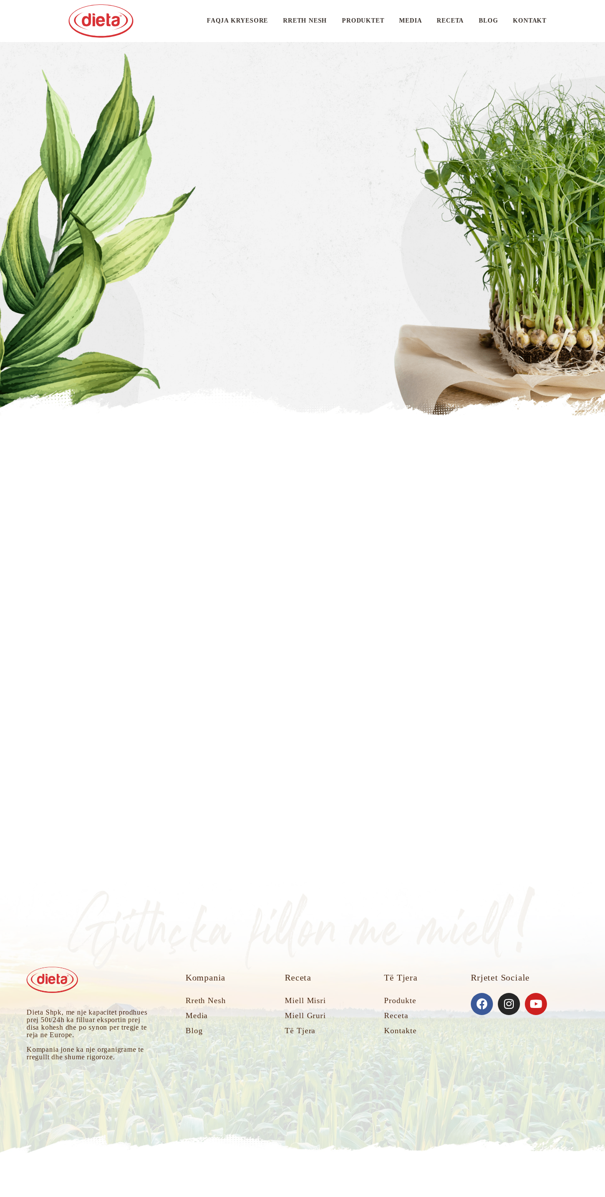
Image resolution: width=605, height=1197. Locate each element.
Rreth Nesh (305, 20)
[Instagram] (509, 1004)
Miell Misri (305, 1000)
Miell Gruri (305, 1015)
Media (410, 20)
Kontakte (400, 1030)
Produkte (400, 1000)
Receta (450, 20)
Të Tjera (300, 1030)
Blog (488, 20)
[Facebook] (482, 1004)
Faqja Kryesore (237, 20)
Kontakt (530, 20)
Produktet (363, 20)
